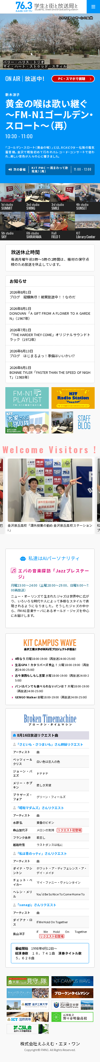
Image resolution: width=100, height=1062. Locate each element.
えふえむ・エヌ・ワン (50, 6)
